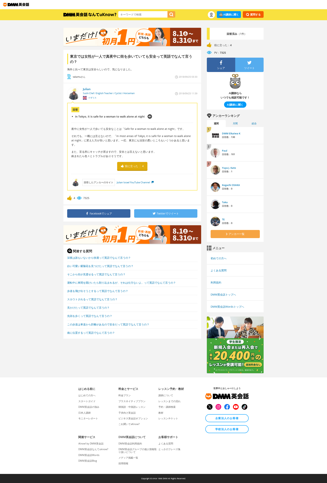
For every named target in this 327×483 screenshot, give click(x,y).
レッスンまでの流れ (169, 401)
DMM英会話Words (88, 455)
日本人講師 (84, 412)
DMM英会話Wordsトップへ (227, 306)
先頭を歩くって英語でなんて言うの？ (89, 316)
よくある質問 (219, 270)
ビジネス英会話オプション (133, 418)
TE (223, 219)
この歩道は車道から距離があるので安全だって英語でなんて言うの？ (108, 324)
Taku (225, 202)
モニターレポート (88, 418)
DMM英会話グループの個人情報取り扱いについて (137, 450)
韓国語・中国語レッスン (132, 407)
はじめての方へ (87, 395)
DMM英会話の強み (88, 407)
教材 (160, 412)
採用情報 (123, 463)
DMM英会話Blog (87, 460)
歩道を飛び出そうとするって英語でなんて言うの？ (97, 291)
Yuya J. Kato (229, 168)
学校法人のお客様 (227, 429)
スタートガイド (87, 401)
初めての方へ (219, 258)
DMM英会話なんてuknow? (93, 449)
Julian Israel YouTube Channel (133, 182)
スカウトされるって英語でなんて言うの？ (92, 299)
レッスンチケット (168, 418)
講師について (165, 395)
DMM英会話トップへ (223, 294)
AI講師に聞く (231, 14)
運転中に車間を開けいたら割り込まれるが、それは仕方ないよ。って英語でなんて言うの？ (121, 282)
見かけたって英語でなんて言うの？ (88, 307)
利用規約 (216, 282)
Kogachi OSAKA (231, 185)
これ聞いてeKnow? (129, 424)
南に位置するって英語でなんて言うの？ (91, 332)
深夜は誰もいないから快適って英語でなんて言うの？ (99, 257)
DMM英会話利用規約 (130, 443)
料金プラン (124, 395)
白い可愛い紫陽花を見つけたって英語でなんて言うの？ (100, 266)
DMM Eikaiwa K (231, 133)
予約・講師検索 (167, 407)
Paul (224, 150)
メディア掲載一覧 (128, 457)
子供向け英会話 (127, 412)
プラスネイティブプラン (132, 401)
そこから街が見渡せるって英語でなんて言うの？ (96, 274)
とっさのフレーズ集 (169, 449)
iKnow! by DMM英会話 (91, 443)
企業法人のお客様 (227, 418)
